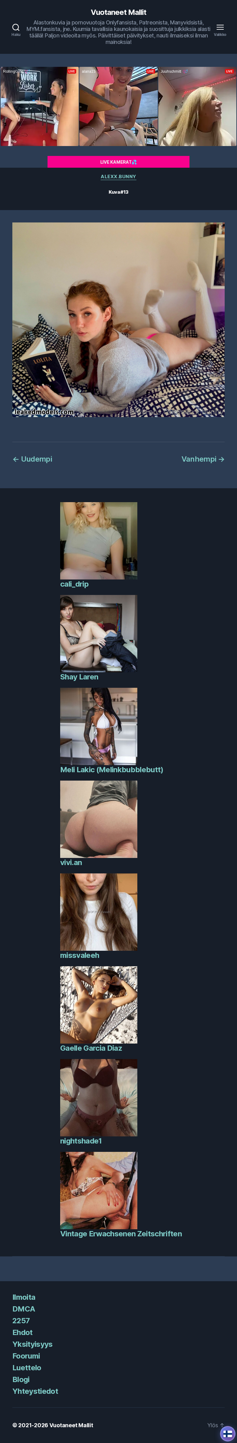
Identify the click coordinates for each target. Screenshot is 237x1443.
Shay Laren (79, 676)
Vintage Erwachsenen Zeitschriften (121, 1233)
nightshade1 (81, 1140)
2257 (21, 1320)
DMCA (23, 1308)
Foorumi (26, 1355)
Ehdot (22, 1332)
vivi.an (71, 862)
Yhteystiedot (35, 1391)
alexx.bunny (118, 176)
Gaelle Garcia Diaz (91, 1048)
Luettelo (26, 1367)
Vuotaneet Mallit (118, 12)
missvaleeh (79, 955)
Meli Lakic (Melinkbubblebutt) (112, 769)
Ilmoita (23, 1297)
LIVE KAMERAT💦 (118, 162)
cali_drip (74, 583)
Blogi (21, 1379)
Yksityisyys (32, 1344)
